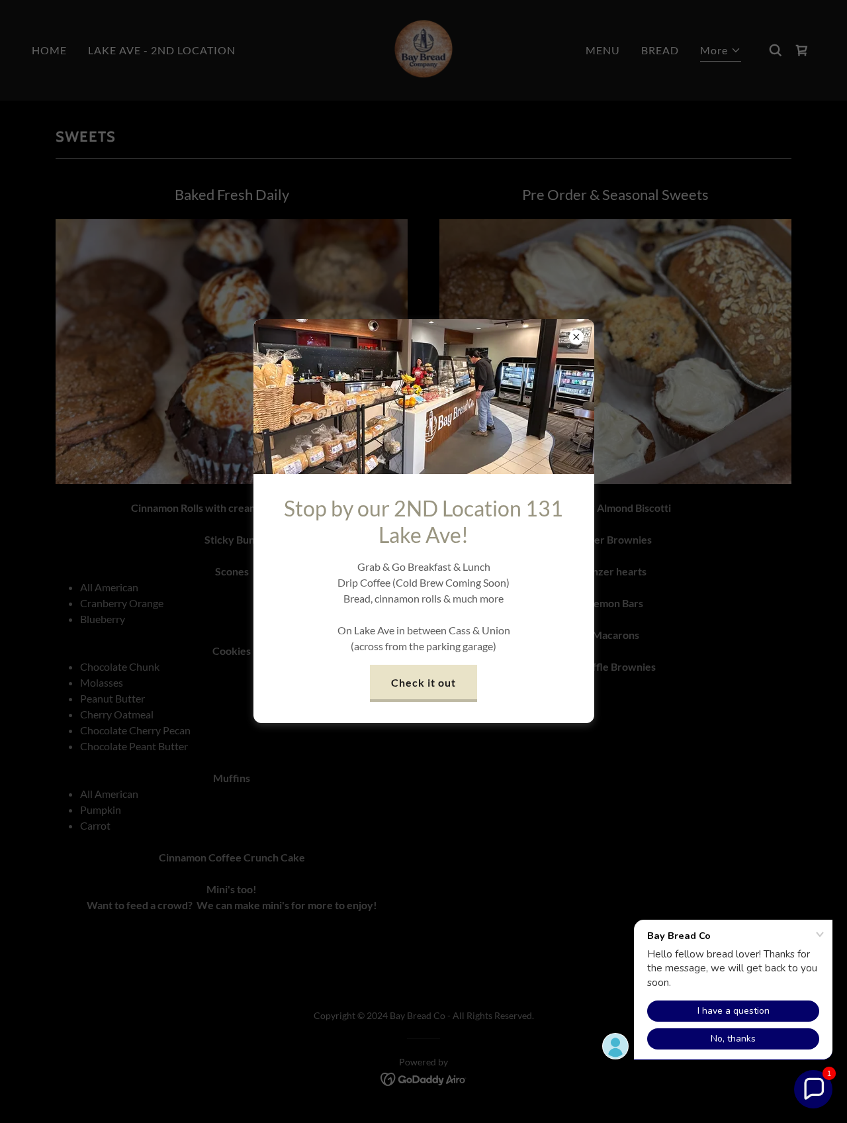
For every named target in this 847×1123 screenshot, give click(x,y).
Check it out (423, 682)
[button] (813, 1089)
